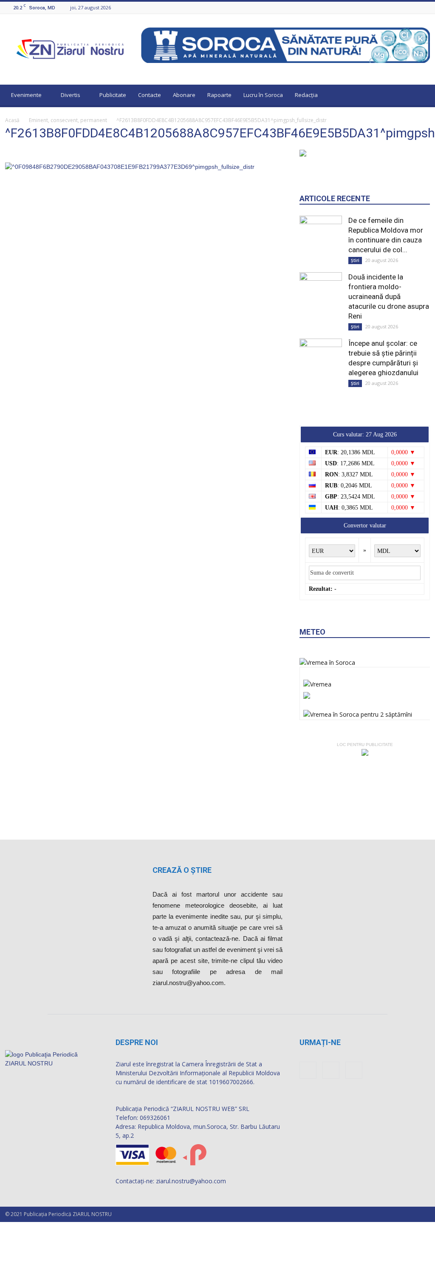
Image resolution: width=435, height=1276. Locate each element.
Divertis (70, 95)
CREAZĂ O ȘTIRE (182, 871)
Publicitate (112, 95)
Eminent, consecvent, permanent (68, 120)
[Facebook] (404, 7)
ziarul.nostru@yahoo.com (191, 1183)
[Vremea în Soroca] (327, 712)
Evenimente (26, 95)
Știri (355, 310)
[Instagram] (414, 7)
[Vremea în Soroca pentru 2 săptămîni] (357, 762)
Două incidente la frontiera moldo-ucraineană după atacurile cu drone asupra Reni (388, 346)
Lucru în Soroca (263, 95)
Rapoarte (219, 95)
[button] (420, 96)
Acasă (12, 120)
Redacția (306, 95)
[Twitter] (425, 7)
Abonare (184, 95)
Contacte (149, 95)
